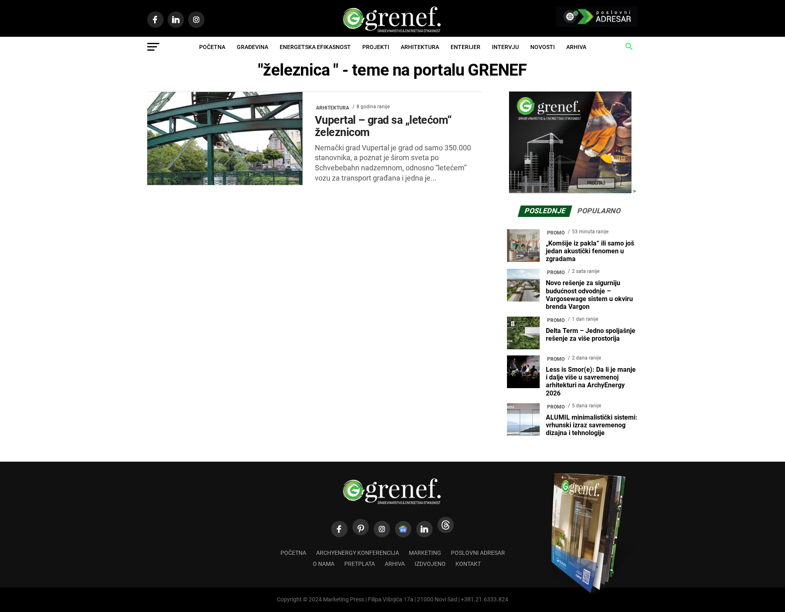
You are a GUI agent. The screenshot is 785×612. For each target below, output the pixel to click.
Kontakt (468, 564)
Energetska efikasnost (315, 47)
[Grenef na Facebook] (339, 529)
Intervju (505, 47)
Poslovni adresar (478, 552)
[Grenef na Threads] (445, 525)
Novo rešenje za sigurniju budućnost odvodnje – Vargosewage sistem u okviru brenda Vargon (589, 294)
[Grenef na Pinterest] (360, 527)
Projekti (375, 47)
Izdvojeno (430, 564)
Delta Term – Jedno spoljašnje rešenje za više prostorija (590, 334)
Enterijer (465, 47)
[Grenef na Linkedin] (424, 529)
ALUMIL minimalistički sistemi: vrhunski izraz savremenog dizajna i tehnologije (591, 425)
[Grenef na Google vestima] (403, 529)
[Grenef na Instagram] (382, 529)
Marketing (425, 552)
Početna (212, 47)
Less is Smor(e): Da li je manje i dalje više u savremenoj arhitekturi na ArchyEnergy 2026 (591, 381)
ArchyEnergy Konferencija (357, 552)
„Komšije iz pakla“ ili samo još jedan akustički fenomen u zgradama (590, 251)
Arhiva (576, 47)
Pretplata (359, 564)
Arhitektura (420, 47)
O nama (323, 564)
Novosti (542, 47)
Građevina (252, 47)
